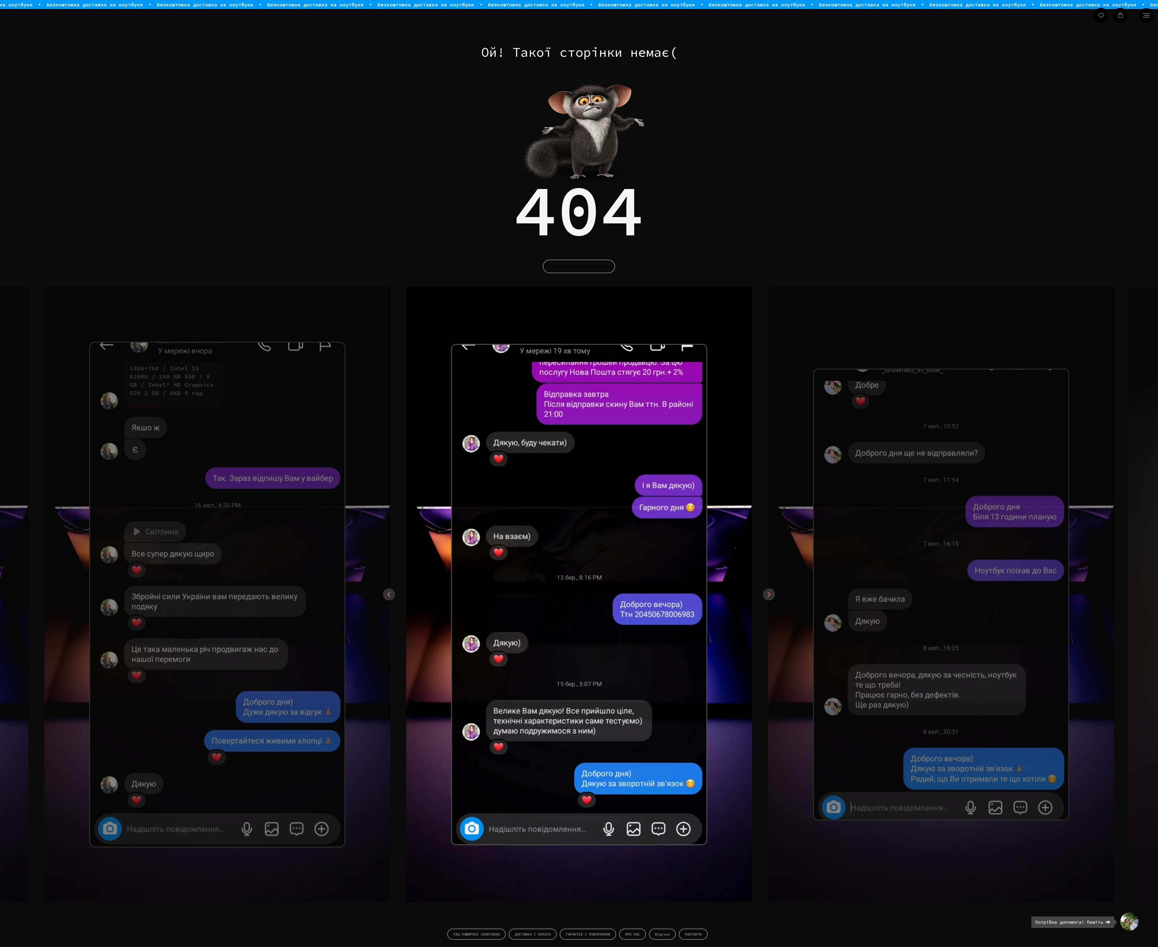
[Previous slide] (389, 594)
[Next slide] (769, 594)
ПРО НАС (632, 934)
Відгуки (662, 934)
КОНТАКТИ (693, 934)
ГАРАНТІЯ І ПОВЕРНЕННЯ (588, 934)
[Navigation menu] (1146, 15)
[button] (1101, 15)
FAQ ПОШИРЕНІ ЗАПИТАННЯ (476, 934)
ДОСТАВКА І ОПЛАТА (533, 934)
